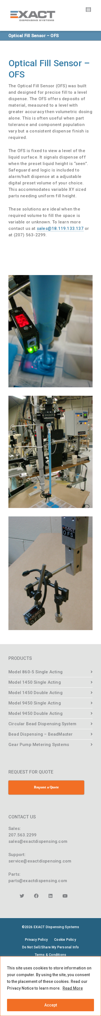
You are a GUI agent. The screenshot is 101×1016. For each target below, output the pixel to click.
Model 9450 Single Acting (34, 703)
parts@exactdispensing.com (37, 880)
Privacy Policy (36, 940)
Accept (50, 1005)
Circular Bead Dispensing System (42, 723)
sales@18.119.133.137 (60, 228)
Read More (73, 988)
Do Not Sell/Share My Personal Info (50, 947)
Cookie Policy (65, 940)
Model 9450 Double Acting (35, 713)
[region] (50, 986)
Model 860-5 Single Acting (35, 671)
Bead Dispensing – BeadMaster (40, 734)
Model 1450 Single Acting (34, 682)
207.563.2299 (22, 834)
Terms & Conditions (50, 955)
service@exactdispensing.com (39, 861)
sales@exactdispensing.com (37, 841)
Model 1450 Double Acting (35, 692)
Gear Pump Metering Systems (38, 744)
